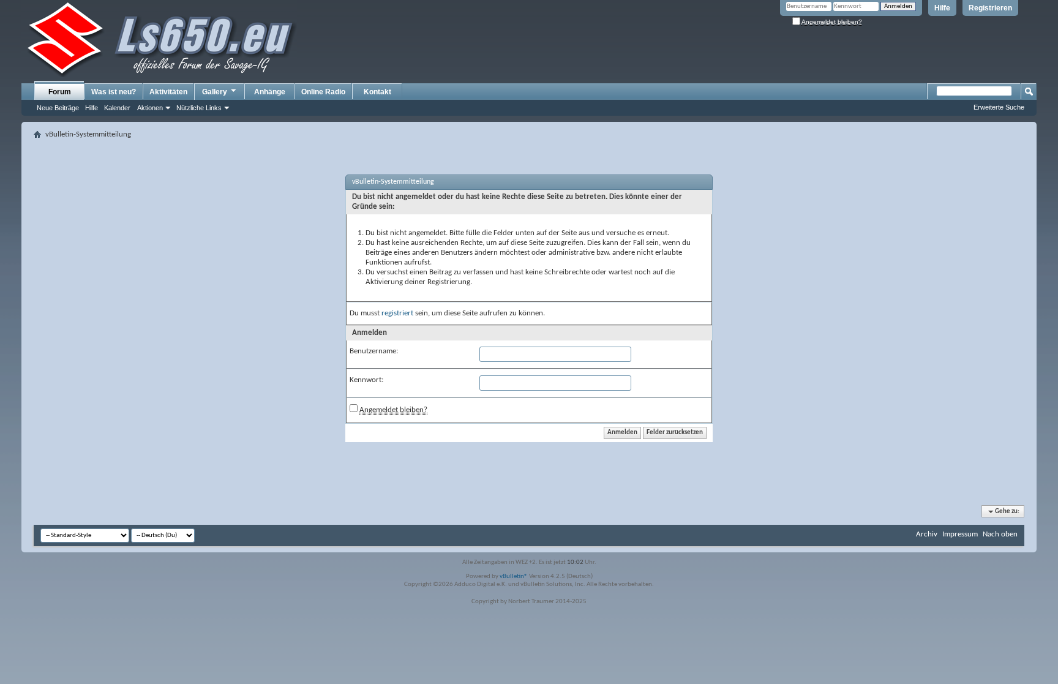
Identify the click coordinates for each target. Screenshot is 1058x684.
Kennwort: (366, 380)
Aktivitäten (168, 92)
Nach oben (1000, 534)
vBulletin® (514, 576)
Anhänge (269, 92)
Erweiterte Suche (999, 107)
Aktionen (150, 107)
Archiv (926, 534)
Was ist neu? (113, 92)
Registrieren (990, 8)
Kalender (117, 107)
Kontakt (377, 92)
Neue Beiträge (58, 107)
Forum (59, 92)
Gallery (214, 92)
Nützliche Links (199, 107)
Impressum (960, 534)
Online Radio (323, 92)
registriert (397, 313)
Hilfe (942, 8)
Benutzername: (374, 351)
